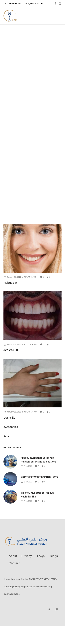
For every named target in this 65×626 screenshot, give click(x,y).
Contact (14, 563)
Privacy (26, 555)
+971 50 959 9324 (12, 3)
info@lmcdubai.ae (34, 3)
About (13, 555)
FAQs (41, 555)
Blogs (6, 436)
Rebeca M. (10, 282)
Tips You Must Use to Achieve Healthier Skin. (37, 494)
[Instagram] (60, 3)
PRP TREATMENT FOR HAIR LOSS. (39, 477)
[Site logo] (11, 15)
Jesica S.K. (11, 350)
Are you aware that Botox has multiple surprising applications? (39, 459)
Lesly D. (9, 417)
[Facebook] (55, 3)
